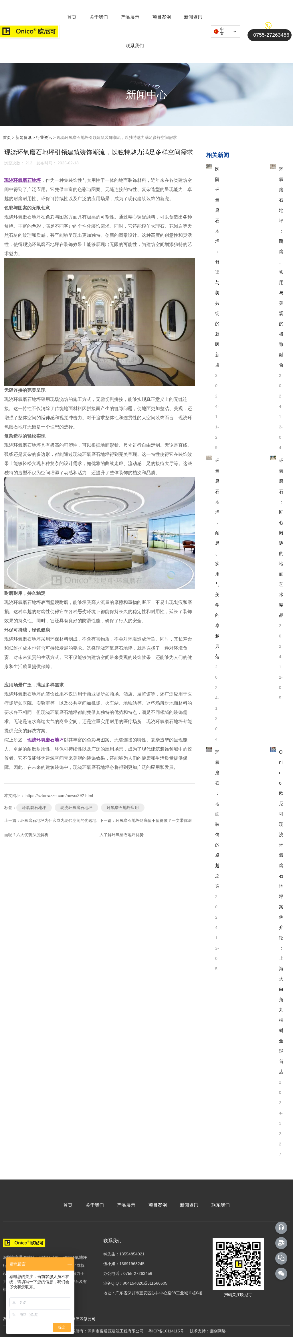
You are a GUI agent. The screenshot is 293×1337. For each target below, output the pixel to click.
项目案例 (162, 17)
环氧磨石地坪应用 (123, 807)
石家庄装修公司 (81, 1318)
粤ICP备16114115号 (166, 1331)
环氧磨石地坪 (34, 807)
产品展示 (130, 17)
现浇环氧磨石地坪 (76, 807)
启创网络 (218, 1331)
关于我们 (99, 17)
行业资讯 (44, 137)
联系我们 (135, 45)
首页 (71, 17)
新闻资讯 (193, 17)
